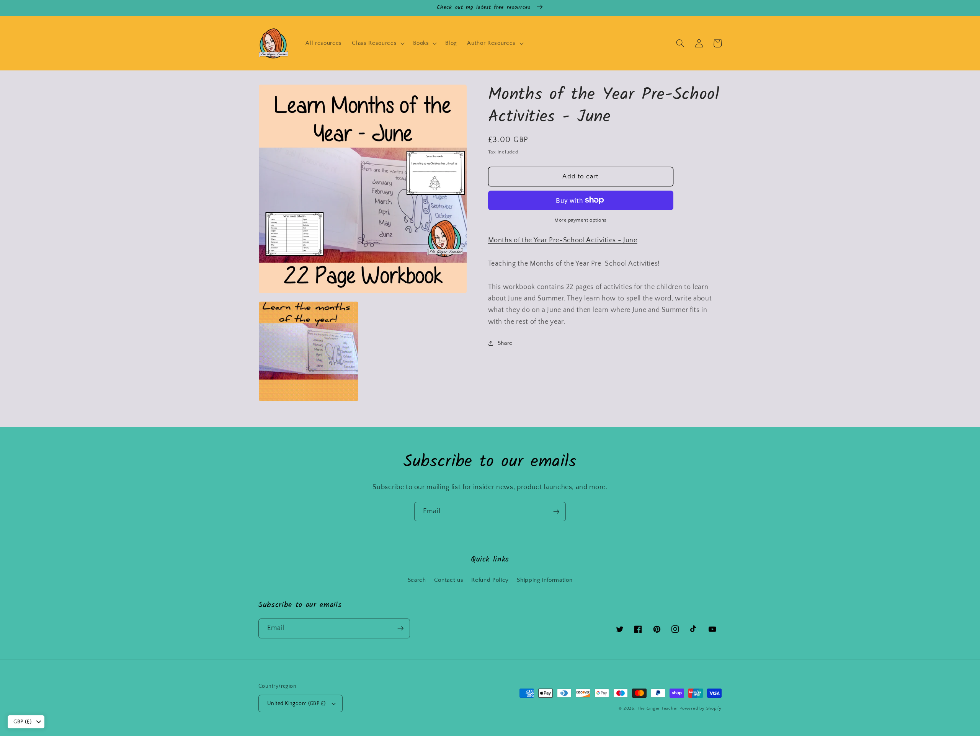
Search (417, 580)
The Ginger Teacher (657, 708)
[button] (377, 43)
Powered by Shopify (700, 708)
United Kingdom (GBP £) (296, 703)
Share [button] (505, 342)
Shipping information (544, 580)
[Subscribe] (556, 512)
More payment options (580, 220)
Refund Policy (490, 580)
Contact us (449, 580)
